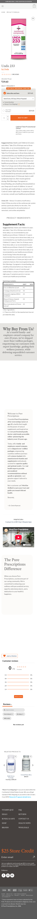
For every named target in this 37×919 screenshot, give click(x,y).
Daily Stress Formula (11, 777)
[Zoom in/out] (2, 910)
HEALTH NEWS (24, 823)
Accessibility (6, 896)
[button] (2, 6)
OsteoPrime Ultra (26, 775)
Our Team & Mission (20, 894)
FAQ (20, 810)
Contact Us (9, 522)
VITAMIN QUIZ (7, 810)
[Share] (13, 910)
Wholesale (29, 895)
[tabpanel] (18, 726)
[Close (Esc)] (18, 910)
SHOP (4, 823)
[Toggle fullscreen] (7, 910)
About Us (9, 894)
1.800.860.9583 (9, 1)
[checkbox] (6, 718)
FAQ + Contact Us (7, 895)
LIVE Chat (18, 522)
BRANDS (5, 828)
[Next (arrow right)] (7, 916)
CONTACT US (23, 819)
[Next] (32, 769)
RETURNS (22, 814)
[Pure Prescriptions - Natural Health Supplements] (18, 6)
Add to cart (23, 118)
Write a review (18, 696)
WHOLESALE (23, 828)
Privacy (16, 895)
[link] (4, 875)
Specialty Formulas (13, 12)
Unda (6, 69)
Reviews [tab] (7, 704)
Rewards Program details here (20, 797)
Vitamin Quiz (27, 522)
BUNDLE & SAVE (8, 819)
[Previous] (4, 769)
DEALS (4, 814)
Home (3, 12)
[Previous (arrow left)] (2, 916)
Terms (23, 895)
